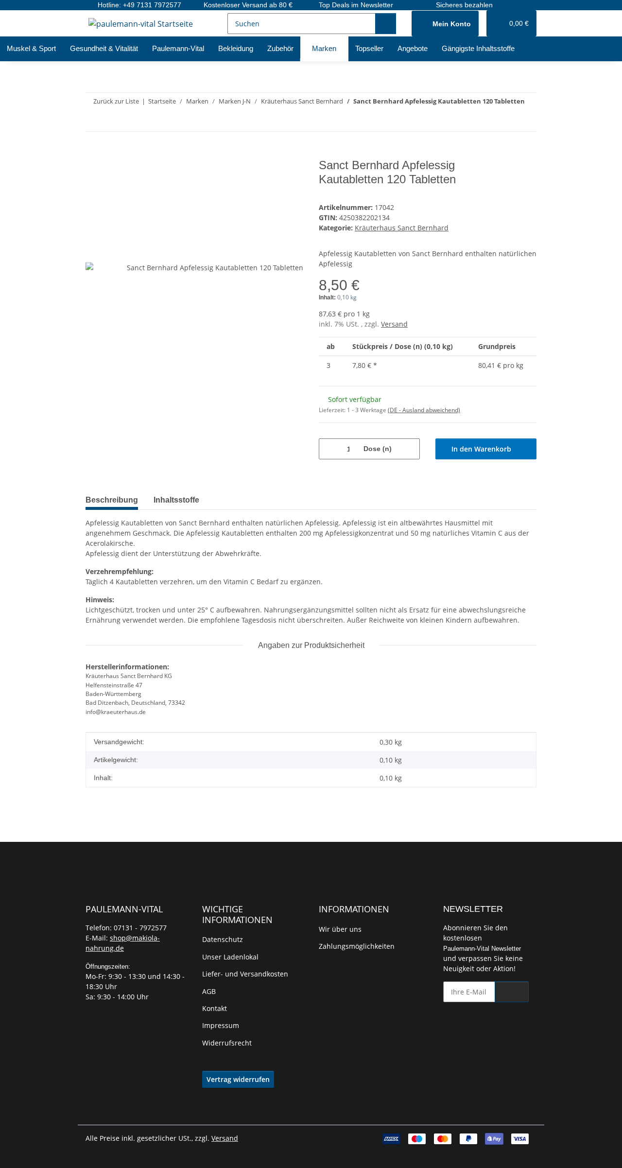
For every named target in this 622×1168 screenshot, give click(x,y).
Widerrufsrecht (227, 1042)
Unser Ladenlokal (230, 956)
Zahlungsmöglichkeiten (357, 946)
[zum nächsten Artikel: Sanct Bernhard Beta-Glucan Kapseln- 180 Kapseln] (526, 120)
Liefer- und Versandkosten (245, 973)
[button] (445, 23)
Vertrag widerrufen (238, 1079)
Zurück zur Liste (116, 101)
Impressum (220, 1025)
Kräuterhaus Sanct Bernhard (402, 227)
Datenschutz (222, 939)
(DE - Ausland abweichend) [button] (424, 410)
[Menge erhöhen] (408, 449)
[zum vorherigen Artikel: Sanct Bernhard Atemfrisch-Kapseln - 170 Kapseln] (505, 120)
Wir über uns (340, 929)
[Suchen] (385, 23)
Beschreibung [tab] (112, 500)
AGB (209, 991)
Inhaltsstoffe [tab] (176, 500)
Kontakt (214, 1008)
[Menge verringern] (329, 449)
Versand (394, 324)
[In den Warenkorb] (93, 153)
